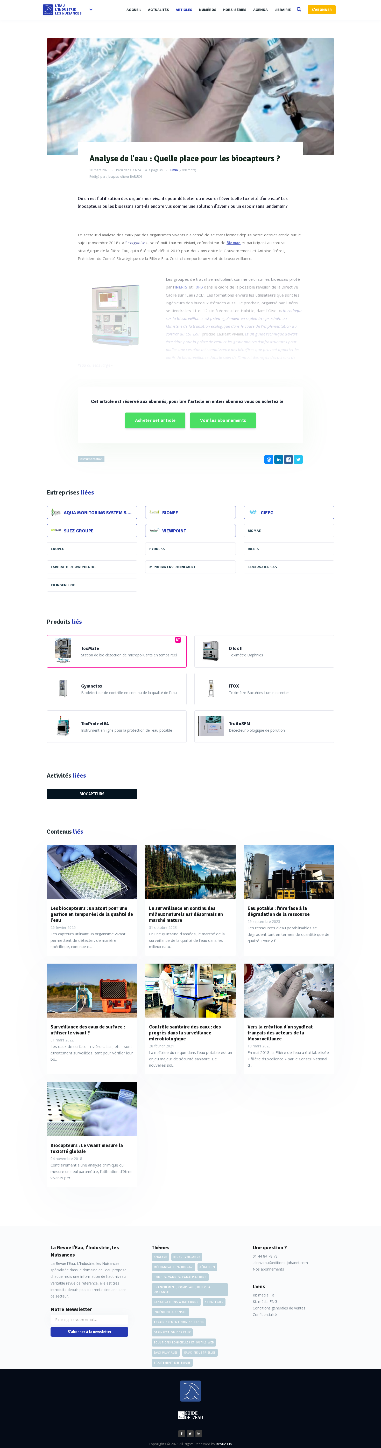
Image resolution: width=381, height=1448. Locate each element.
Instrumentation (91, 459)
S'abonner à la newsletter (89, 1331)
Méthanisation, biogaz (173, 1267)
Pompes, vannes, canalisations (180, 1277)
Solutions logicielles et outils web (184, 1342)
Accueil (133, 10)
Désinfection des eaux (172, 1332)
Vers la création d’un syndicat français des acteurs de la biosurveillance (280, 1033)
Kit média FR (263, 1295)
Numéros (207, 10)
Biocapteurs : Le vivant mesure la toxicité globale (87, 1149)
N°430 (139, 170)
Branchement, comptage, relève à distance (182, 1289)
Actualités (158, 10)
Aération (207, 1267)
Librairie (282, 10)
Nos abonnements (268, 1269)
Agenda (260, 10)
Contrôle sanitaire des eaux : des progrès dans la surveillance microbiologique (185, 1033)
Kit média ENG (265, 1301)
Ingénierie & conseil (170, 1312)
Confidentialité (265, 1314)
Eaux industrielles (200, 1352)
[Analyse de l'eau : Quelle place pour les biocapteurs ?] (190, 96)
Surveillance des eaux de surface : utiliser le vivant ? (88, 1030)
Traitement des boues (172, 1362)
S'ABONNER (322, 10)
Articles (184, 10)
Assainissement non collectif (179, 1322)
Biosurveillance (186, 1257)
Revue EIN (224, 1444)
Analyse (160, 1257)
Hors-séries (234, 10)
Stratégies (214, 1302)
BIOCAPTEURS (92, 794)
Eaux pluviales (166, 1352)
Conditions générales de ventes (279, 1308)
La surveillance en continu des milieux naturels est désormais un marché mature (186, 914)
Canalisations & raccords (176, 1302)
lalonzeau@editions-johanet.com (280, 1262)
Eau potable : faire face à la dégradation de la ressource (279, 911)
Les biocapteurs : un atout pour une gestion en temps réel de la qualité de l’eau (92, 914)
